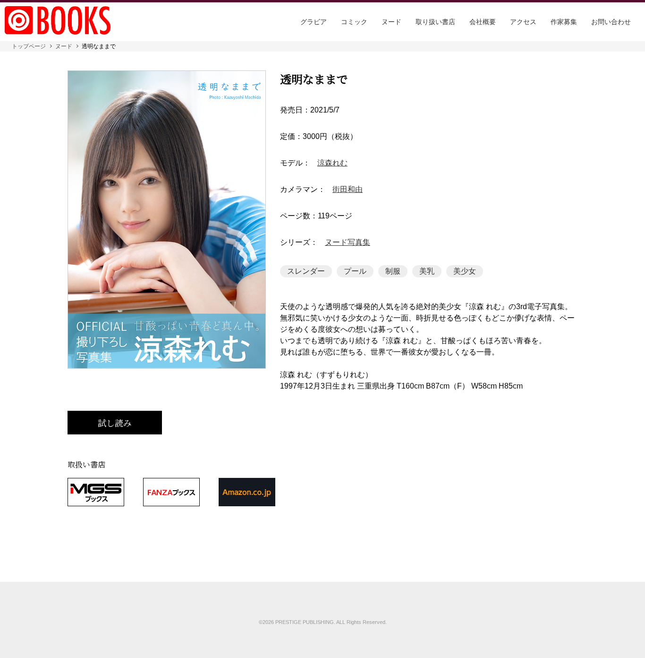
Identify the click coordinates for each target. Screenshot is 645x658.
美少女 (464, 271)
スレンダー (306, 271)
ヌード (391, 21)
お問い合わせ (611, 21)
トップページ (29, 46)
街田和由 (347, 189)
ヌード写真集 (347, 242)
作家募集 (564, 21)
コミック (354, 21)
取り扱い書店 (435, 21)
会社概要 (482, 21)
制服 (392, 271)
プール (355, 271)
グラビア (313, 21)
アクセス (523, 21)
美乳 (426, 271)
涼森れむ (332, 163)
